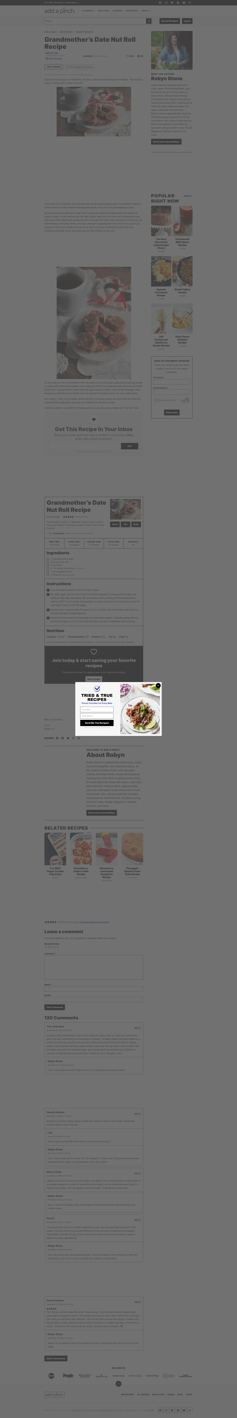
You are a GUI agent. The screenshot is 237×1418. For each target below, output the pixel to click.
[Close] (158, 685)
